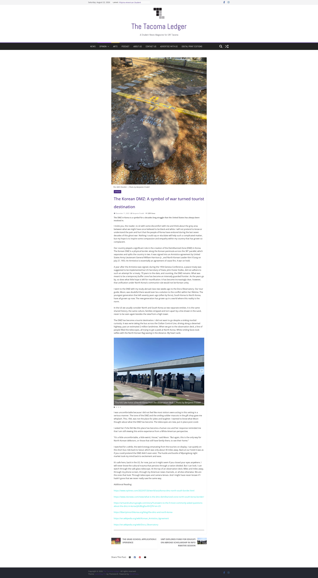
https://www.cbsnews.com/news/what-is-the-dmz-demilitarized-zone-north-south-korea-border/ (159, 496)
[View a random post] (227, 46)
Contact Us (151, 46)
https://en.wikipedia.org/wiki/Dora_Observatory (136, 524)
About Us (137, 46)
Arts (115, 46)
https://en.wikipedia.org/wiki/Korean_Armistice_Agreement (141, 518)
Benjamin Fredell (138, 213)
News (93, 46)
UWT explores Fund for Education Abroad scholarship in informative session (178, 542)
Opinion (102, 46)
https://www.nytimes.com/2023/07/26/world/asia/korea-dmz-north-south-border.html (154, 490)
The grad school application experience (139, 541)
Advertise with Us (169, 46)
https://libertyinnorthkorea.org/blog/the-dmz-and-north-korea (143, 512)
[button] (107, 46)
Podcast (125, 46)
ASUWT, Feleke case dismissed (131, 2)
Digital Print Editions (192, 46)
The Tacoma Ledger (159, 26)
